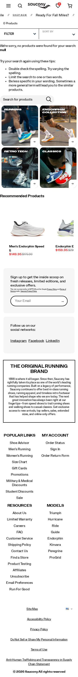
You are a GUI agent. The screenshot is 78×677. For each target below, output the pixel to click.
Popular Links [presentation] (19, 435)
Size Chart (19, 462)
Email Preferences (19, 582)
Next (72, 232)
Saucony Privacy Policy (29, 291)
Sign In (55, 449)
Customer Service (19, 538)
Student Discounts (19, 491)
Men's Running (19, 449)
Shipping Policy (19, 544)
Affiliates (19, 570)
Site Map (32, 609)
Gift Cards (19, 468)
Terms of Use (39, 649)
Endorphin (55, 538)
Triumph (55, 513)
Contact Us (19, 551)
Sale (19, 498)
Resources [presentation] (19, 505)
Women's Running (19, 455)
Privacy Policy (52, 289)
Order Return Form (55, 455)
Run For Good (19, 589)
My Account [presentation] (55, 435)
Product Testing (19, 564)
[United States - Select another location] (67, 609)
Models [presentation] (55, 505)
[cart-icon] (70, 6)
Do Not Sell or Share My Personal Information (39, 639)
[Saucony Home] (39, 5)
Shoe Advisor (19, 443)
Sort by (47, 31)
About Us (19, 513)
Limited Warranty (19, 519)
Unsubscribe (19, 576)
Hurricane (55, 519)
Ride (55, 526)
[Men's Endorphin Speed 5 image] (27, 225)
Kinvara (55, 544)
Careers (19, 526)
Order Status (55, 443)
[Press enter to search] (48, 99)
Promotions (19, 474)
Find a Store (19, 557)
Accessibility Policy (39, 619)
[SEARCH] (20, 6)
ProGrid (55, 557)
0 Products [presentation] (10, 23)
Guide (55, 532)
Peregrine (55, 551)
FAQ (19, 532)
